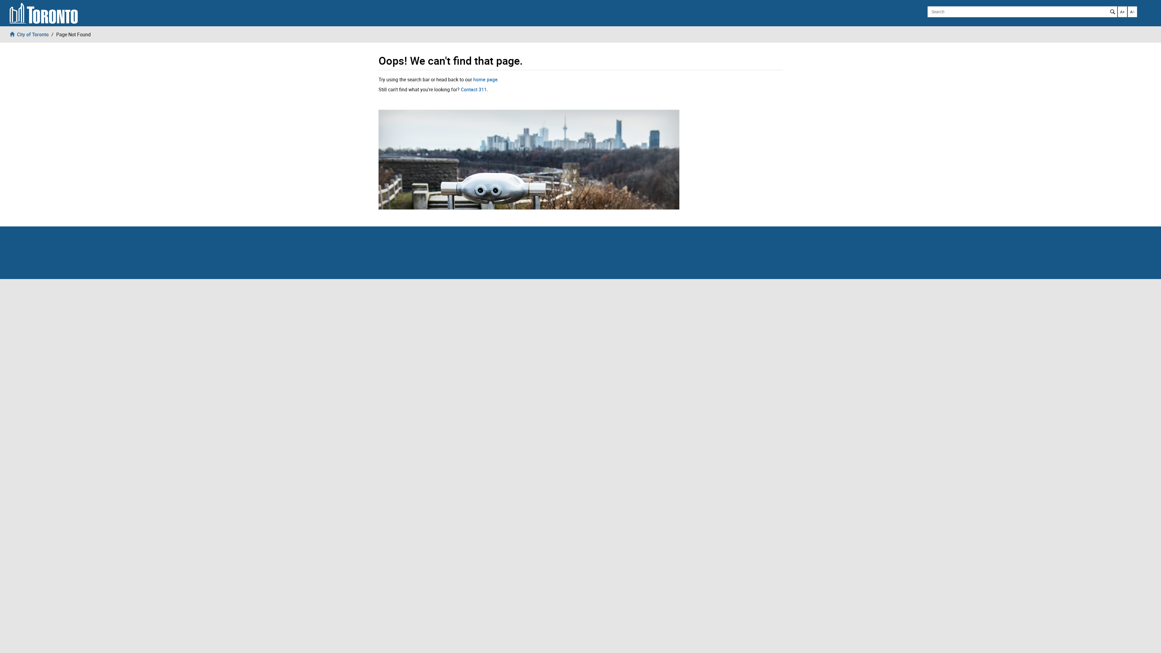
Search (1112, 11)
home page (485, 79)
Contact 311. (474, 89)
